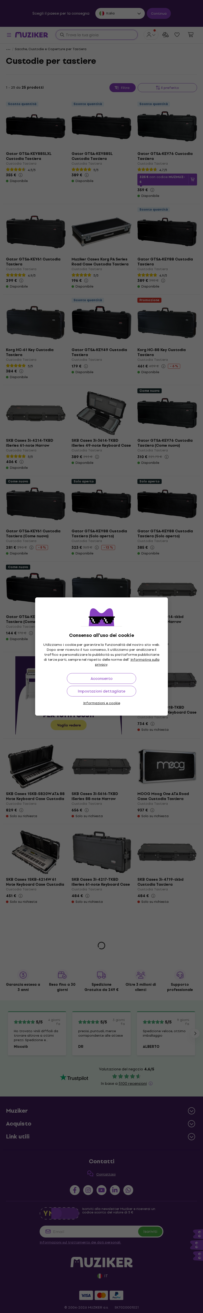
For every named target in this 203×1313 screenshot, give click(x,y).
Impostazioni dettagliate (101, 691)
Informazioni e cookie (101, 703)
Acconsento (102, 678)
